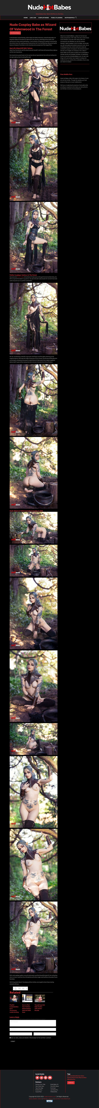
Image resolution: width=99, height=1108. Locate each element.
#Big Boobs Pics (71, 1079)
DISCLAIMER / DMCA (35, 1099)
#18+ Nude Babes (71, 1075)
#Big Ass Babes (82, 1077)
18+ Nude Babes (16, 988)
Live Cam (33, 17)
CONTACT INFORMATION (62, 1099)
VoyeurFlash (38, 1091)
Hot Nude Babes (15, 33)
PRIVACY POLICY (48, 1099)
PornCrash (53, 1088)
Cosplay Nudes (43, 17)
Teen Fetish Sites (39, 1086)
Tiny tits (26, 988)
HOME (26, 17)
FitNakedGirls (53, 1091)
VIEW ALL (70, 1082)
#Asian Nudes (75, 1077)
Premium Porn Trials (40, 1084)
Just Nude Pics (54, 1090)
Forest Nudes (20, 277)
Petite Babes (23, 988)
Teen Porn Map (39, 1088)
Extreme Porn (38, 1090)
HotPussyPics (70, 17)
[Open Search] (76, 17)
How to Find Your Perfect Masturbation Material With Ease (26, 1008)
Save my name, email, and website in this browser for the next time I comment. (31, 1037)
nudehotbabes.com (50, 1096)
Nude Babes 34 (54, 1084)
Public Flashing (57, 17)
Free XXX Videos (54, 1086)
